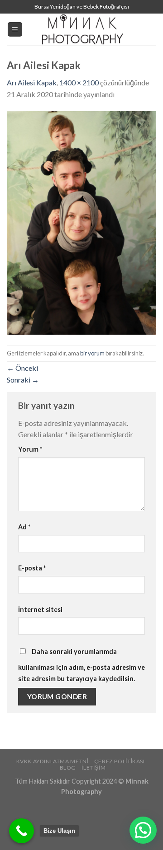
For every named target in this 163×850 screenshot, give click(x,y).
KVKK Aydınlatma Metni (52, 761)
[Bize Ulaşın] (21, 830)
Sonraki (23, 379)
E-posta (32, 568)
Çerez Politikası (119, 761)
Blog (68, 767)
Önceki (22, 368)
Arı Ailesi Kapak (32, 82)
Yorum (30, 449)
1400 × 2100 (79, 82)
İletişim (93, 767)
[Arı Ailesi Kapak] (81, 221)
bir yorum (92, 353)
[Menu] (15, 29)
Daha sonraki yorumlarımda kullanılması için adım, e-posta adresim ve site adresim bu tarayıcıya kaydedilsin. (81, 665)
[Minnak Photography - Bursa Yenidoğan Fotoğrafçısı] (81, 29)
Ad (24, 527)
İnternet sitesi (40, 609)
